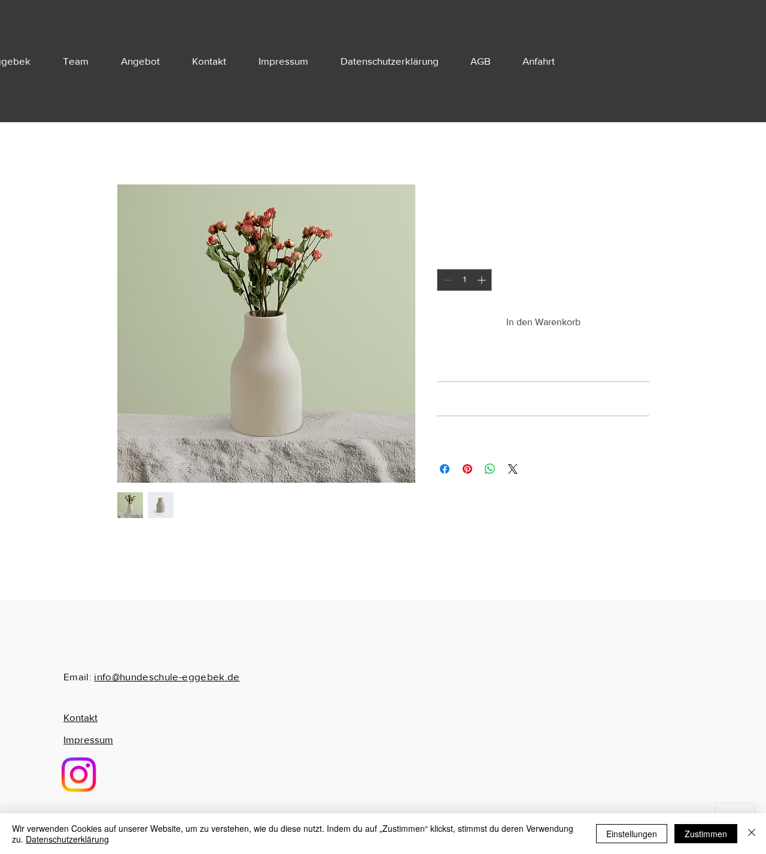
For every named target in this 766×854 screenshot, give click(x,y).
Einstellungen (631, 834)
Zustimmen (706, 834)
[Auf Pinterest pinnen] (467, 469)
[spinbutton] (464, 279)
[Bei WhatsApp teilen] (490, 469)
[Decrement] (446, 279)
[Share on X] (513, 469)
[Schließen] (751, 833)
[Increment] (482, 279)
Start (126, 140)
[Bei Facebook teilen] (444, 469)
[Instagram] (79, 775)
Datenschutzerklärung (67, 839)
